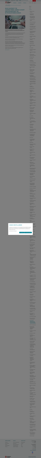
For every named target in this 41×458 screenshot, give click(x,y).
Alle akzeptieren (21, 232)
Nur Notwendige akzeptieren (28, 232)
